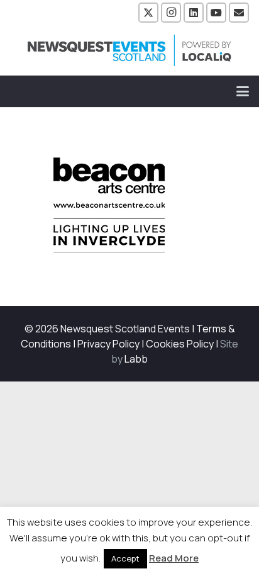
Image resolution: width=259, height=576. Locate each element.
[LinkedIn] (194, 13)
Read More (174, 558)
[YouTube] (216, 13)
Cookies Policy (180, 344)
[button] (242, 91)
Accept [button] (125, 558)
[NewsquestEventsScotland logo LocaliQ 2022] (129, 50)
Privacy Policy (108, 344)
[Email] (239, 13)
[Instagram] (171, 13)
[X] (148, 13)
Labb (136, 359)
